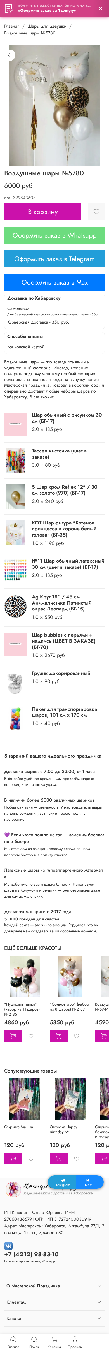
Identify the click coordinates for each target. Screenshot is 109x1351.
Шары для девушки (47, 26)
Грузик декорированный (61, 673)
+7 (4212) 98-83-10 (31, 1254)
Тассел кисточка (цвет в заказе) (59, 454)
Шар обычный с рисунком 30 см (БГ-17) (67, 418)
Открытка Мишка (18, 1127)
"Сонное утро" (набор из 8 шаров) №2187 (69, 1006)
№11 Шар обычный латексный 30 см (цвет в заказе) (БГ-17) (68, 564)
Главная (12, 26)
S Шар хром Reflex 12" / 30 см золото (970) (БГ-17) (65, 490)
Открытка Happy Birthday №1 (63, 1129)
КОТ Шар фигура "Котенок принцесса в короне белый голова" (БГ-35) (64, 528)
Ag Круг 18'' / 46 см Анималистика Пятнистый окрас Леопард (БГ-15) (61, 602)
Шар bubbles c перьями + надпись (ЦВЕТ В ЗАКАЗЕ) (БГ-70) (64, 641)
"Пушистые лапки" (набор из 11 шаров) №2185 (22, 1009)
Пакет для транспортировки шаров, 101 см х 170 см (64, 712)
